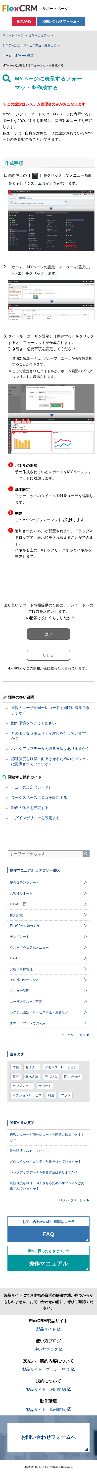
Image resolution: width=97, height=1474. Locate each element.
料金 (51, 1095)
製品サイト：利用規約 (46, 1389)
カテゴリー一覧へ (74, 1035)
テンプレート (22, 1086)
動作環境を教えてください (33, 723)
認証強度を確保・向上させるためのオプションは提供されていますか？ (47, 1185)
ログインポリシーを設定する (35, 818)
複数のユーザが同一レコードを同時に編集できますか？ (47, 1137)
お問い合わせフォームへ (61, 21)
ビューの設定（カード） (31, 787)
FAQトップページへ (72, 1200)
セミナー (31, 1067)
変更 (15, 1076)
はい (48, 634)
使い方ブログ (46, 1349)
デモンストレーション (61, 1067)
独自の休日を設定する (29, 807)
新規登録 (24, 21)
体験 (15, 1067)
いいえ (48, 655)
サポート (44, 1086)
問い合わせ (72, 1076)
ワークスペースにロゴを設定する (39, 797)
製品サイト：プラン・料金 (46, 1369)
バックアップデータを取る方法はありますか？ (50, 748)
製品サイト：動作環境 (46, 1409)
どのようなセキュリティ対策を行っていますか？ (45, 1161)
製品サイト (46, 1329)
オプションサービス (27, 1095)
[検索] (86, 853)
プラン (66, 1095)
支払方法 (31, 1076)
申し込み (51, 1076)
